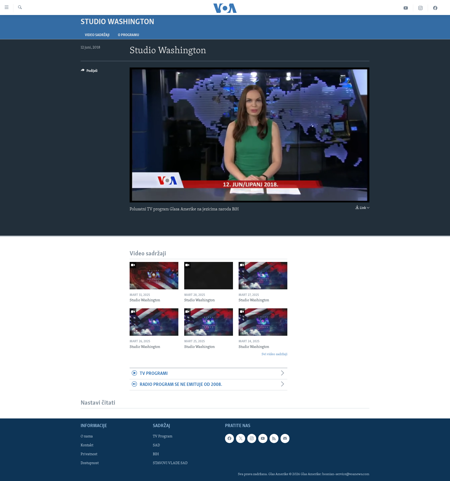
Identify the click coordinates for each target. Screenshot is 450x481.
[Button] (89, 71)
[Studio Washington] (154, 275)
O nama (87, 436)
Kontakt (87, 445)
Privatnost (89, 454)
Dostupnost (90, 463)
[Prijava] (285, 438)
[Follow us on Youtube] (262, 438)
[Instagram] (420, 8)
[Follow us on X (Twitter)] (240, 438)
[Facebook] (435, 8)
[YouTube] (405, 8)
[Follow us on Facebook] (229, 438)
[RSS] (274, 438)
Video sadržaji (97, 35)
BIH (156, 454)
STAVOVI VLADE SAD (170, 463)
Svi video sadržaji (274, 354)
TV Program (162, 436)
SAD (156, 445)
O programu (128, 35)
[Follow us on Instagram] (251, 438)
